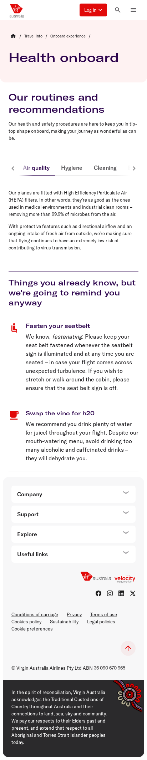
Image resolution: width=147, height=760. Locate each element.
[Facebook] (98, 593)
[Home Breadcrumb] (13, 36)
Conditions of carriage (34, 614)
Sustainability (64, 621)
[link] (33, 36)
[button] (93, 10)
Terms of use (103, 614)
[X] (133, 593)
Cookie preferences (32, 629)
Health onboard (64, 57)
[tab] (36, 168)
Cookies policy (26, 621)
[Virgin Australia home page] (17, 10)
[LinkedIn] (121, 593)
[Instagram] (110, 593)
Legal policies (101, 621)
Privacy (74, 614)
